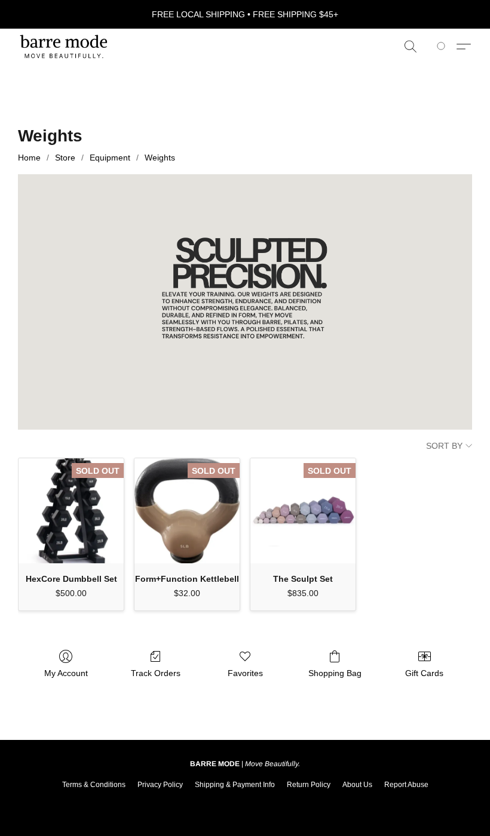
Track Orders (155, 673)
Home (29, 157)
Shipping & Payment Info (235, 785)
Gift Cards (424, 673)
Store (65, 157)
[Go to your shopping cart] (443, 47)
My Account (66, 673)
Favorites (245, 673)
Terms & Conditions (93, 785)
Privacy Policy (160, 785)
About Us (357, 785)
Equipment (110, 157)
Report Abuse (406, 785)
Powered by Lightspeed (245, 804)
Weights (160, 157)
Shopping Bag (335, 673)
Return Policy (308, 785)
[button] (63, 46)
